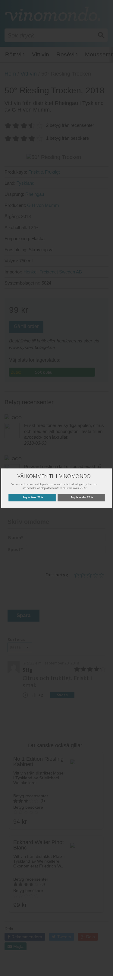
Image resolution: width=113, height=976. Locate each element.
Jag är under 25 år (82, 497)
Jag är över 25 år (32, 497)
